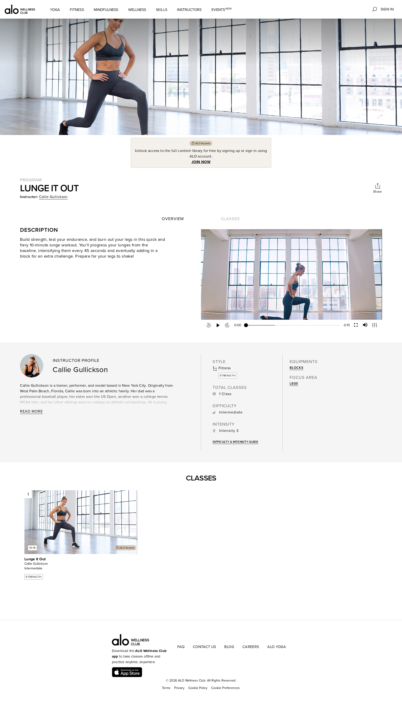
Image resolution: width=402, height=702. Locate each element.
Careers (250, 647)
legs (294, 384)
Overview (173, 218)
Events (221, 9)
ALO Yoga (276, 647)
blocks (296, 368)
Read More (31, 411)
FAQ (180, 647)
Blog (229, 647)
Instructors (189, 9)
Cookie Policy (198, 688)
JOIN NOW (201, 162)
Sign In (387, 9)
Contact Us (204, 647)
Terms (166, 688)
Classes (230, 218)
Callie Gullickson (53, 197)
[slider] (293, 325)
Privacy (179, 688)
